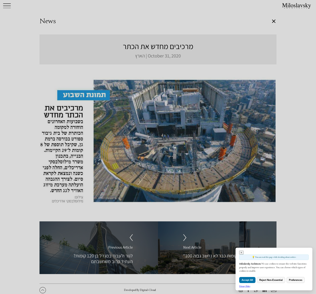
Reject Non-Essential (271, 280)
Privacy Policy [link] (244, 286)
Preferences (295, 280)
